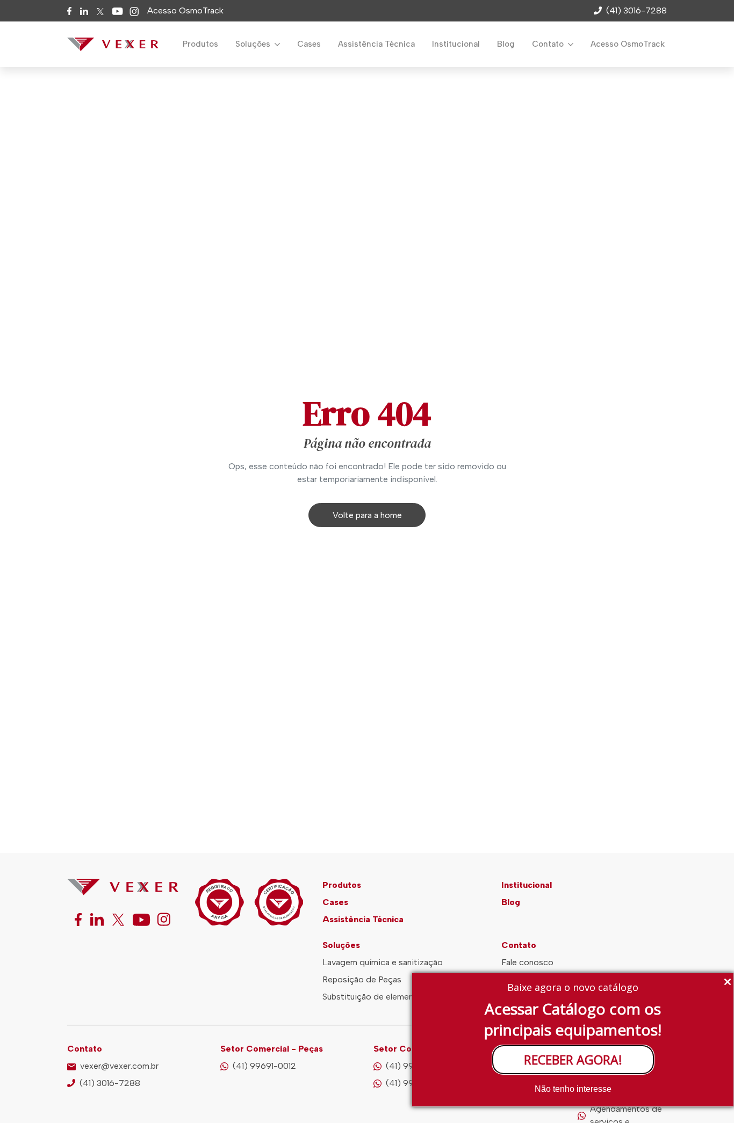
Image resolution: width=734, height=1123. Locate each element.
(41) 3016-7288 (110, 1083)
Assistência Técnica (376, 44)
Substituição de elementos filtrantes (392, 996)
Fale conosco (527, 962)
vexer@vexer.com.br (119, 1066)
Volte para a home (367, 515)
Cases (309, 44)
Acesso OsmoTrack (185, 10)
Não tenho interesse (573, 1088)
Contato (549, 44)
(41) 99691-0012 (264, 1066)
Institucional (456, 44)
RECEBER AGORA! (573, 1059)
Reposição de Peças (361, 979)
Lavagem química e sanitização (382, 962)
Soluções (253, 44)
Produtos (200, 44)
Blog (506, 44)
